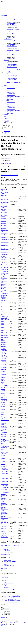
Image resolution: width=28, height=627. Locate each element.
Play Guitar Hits (11, 37)
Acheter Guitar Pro (14, 545)
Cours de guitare (11, 97)
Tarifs (8, 71)
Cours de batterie (11, 95)
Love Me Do (4, 397)
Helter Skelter (4, 332)
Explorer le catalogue (12, 62)
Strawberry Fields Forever (4, 468)
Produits (6, 18)
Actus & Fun (10, 99)
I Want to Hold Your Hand (4, 357)
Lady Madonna (4, 385)
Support (6, 114)
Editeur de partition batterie (10, 597)
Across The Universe (4, 196)
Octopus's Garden (3, 423)
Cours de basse (10, 92)
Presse (5, 584)
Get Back (3, 297)
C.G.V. (16, 622)
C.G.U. (12, 622)
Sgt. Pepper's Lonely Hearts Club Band (4, 452)
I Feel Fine (3, 349)
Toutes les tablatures (12, 67)
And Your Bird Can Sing (4, 206)
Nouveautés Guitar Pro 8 (10, 561)
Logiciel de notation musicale (11, 602)
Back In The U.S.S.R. (4, 213)
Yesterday (3, 526)
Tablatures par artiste (12, 64)
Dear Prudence (4, 259)
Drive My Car (4, 264)
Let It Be (3, 387)
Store (5, 116)
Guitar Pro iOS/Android (13, 29)
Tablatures (6, 60)
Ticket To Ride (4, 481)
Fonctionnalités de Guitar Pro (8, 589)
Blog (5, 86)
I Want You (3, 360)
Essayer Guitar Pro (5, 545)
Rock (6, 163)
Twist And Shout (5, 485)
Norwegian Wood (3, 417)
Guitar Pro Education (12, 25)
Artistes (5, 85)
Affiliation (6, 587)
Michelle (3, 402)
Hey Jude (3, 340)
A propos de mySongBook (13, 69)
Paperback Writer (3, 430)
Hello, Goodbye (5, 319)
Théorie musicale (11, 93)
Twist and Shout (5, 489)
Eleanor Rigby (4, 293)
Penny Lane (4, 432)
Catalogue (6, 132)
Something (3, 461)
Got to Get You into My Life (4, 317)
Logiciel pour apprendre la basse (12, 596)
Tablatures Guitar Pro (9, 565)
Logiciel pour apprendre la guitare (12, 595)
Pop (10, 163)
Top (2, 625)
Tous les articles (11, 88)
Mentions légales (5, 622)
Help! (2, 321)
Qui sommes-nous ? (8, 583)
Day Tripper (4, 257)
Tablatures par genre (12, 65)
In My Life (3, 367)
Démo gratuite (7, 560)
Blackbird (3, 218)
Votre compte (4, 568)
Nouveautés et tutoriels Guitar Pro (15, 96)
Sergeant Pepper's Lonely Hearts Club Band (5, 441)
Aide (5, 585)
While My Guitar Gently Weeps (4, 495)
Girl (2, 302)
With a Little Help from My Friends (4, 522)
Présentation (7, 131)
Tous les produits (11, 19)
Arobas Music (4, 577)
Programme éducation (9, 562)
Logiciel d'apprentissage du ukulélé (12, 600)
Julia (2, 383)
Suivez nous (4, 617)
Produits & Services (5, 554)
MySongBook (10, 33)
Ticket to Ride (4, 471)
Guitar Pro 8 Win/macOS (13, 23)
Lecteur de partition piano (10, 599)
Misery (2, 412)
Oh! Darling (4, 427)
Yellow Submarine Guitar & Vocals (9, 175)
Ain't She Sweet (5, 199)
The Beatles (8, 158)
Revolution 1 (4, 434)
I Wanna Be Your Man (4, 351)
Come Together (4, 233)
